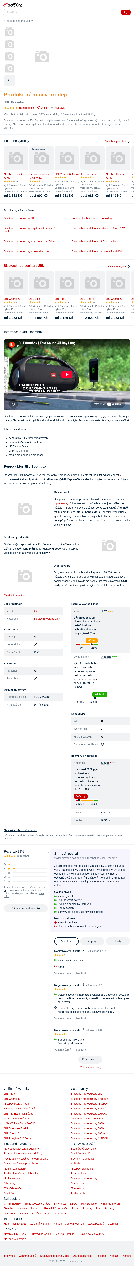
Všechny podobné (115, 141)
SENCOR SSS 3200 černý (19, 1108)
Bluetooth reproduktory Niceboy (89, 1103)
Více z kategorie (117, 266)
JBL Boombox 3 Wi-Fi (16, 1128)
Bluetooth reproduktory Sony (87, 1108)
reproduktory (61, 503)
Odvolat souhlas (82, 1255)
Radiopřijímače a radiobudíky (21, 1173)
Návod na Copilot (42, 1234)
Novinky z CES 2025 (16, 1234)
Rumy (75, 1208)
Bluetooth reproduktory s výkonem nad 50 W (29, 241)
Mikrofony (9, 1183)
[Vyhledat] (126, 12)
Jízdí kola (9, 1213)
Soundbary (77, 1183)
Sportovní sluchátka (82, 1158)
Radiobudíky (78, 1193)
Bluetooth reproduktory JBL (19, 218)
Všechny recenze (89, 1067)
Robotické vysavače (56, 1208)
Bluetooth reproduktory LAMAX (89, 1113)
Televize (9, 1208)
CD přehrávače (13, 1188)
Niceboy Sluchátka (82, 1168)
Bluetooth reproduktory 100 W (88, 1133)
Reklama (100, 1255)
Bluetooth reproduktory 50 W (87, 1128)
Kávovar (22, 1208)
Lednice (35, 1208)
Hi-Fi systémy (12, 1178)
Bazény (36, 1213)
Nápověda (9, 1255)
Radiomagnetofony (15, 1168)
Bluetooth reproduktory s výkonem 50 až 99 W (98, 228)
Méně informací (13, 595)
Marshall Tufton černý (16, 1118)
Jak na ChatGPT (65, 1234)
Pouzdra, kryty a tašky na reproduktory (26, 1158)
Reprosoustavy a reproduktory (21, 1148)
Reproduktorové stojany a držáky (23, 1153)
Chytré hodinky (12, 1203)
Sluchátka (10, 1193)
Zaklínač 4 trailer (40, 1223)
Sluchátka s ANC (81, 1153)
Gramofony (77, 1188)
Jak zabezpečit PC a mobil (103, 1223)
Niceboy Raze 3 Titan (16, 1103)
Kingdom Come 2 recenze (69, 1223)
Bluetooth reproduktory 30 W (87, 1123)
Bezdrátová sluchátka (83, 1148)
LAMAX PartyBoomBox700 (19, 1123)
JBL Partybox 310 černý (17, 1138)
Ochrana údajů (27, 1255)
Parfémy (87, 1208)
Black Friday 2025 (55, 1213)
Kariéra (127, 1255)
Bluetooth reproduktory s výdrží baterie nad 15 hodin (30, 230)
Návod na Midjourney (91, 1234)
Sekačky (109, 1208)
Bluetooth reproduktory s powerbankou (26, 251)
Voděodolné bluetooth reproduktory (92, 218)
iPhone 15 (60, 1203)
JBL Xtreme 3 (11, 1133)
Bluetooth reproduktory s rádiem (89, 1098)
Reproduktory (79, 1173)
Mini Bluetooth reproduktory (87, 1118)
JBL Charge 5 (12, 1098)
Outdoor (23, 1213)
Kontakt (114, 1255)
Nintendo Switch (110, 1203)
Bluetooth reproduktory (19, 20)
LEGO (73, 1203)
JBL (122, 475)
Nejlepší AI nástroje (15, 1239)
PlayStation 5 (89, 1203)
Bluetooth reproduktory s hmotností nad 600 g (98, 251)
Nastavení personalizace (54, 1255)
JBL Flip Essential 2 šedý (18, 1113)
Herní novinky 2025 (15, 1223)
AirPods (75, 1163)
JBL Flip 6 (10, 1093)
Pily (98, 1208)
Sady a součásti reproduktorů (21, 1163)
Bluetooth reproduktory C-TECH (89, 1138)
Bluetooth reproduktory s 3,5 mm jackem (95, 241)
